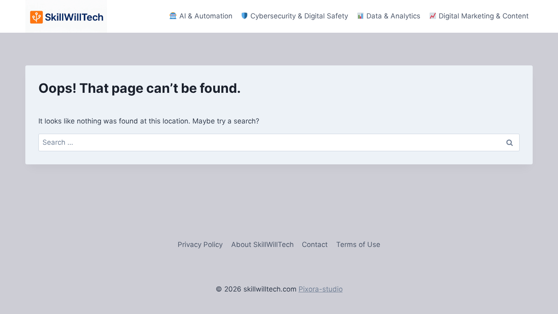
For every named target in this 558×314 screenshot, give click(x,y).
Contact (315, 244)
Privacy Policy (200, 244)
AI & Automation (204, 16)
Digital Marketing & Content (483, 16)
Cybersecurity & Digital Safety (298, 16)
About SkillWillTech (262, 244)
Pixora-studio (321, 289)
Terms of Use (358, 244)
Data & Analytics (392, 16)
